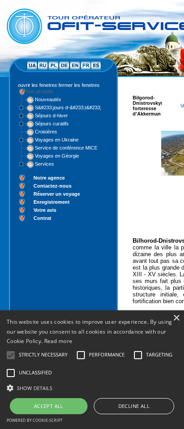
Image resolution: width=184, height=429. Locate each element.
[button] (92, 387)
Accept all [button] (48, 406)
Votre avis (44, 210)
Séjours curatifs (52, 123)
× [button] (176, 318)
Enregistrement (51, 202)
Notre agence (49, 177)
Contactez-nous (52, 186)
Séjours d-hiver (51, 115)
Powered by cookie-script (35, 420)
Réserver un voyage (56, 194)
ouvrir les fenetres (37, 85)
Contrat (42, 218)
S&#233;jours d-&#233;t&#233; (68, 107)
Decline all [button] (134, 406)
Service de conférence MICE (66, 147)
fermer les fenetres (79, 85)
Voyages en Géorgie (57, 156)
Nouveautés (48, 99)
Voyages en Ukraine (57, 139)
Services (44, 164)
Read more (58, 341)
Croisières (46, 131)
